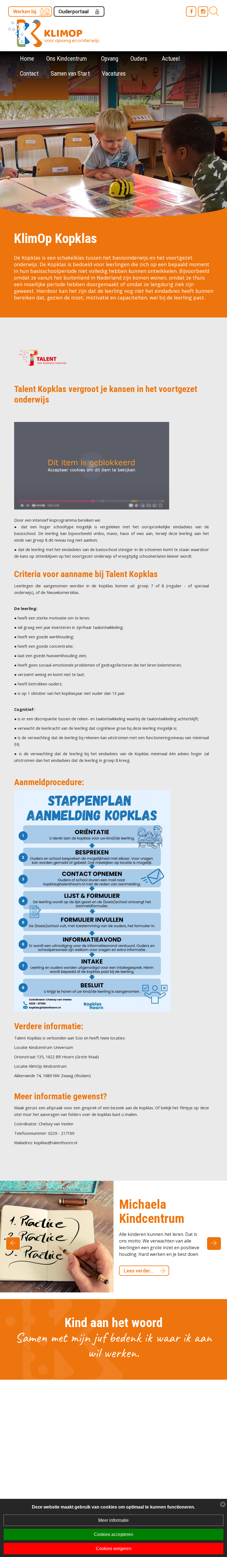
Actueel (171, 58)
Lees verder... (138, 1257)
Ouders (138, 58)
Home (27, 58)
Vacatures (114, 73)
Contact (29, 73)
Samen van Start (70, 73)
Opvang (109, 58)
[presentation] (13, 1241)
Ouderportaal (73, 11)
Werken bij (24, 11)
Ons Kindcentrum (66, 58)
